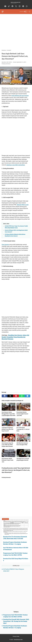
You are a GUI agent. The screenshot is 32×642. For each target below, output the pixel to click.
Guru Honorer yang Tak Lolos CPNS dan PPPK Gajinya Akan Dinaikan (7, 444)
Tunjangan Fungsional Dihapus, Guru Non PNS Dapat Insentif (7, 429)
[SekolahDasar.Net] (16, 3)
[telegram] (23, 6)
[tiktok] (9, 6)
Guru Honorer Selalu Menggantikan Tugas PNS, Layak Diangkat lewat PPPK (8, 414)
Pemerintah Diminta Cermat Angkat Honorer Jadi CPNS (22, 414)
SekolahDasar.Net (18, 639)
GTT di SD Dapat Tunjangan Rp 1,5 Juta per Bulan (23, 429)
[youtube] (5, 6)
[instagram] (19, 6)
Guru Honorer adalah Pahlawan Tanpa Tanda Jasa (7, 460)
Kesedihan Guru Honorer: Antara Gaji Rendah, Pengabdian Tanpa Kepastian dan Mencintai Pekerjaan (15, 337)
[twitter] (16, 6)
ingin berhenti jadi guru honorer (20, 95)
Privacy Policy (16, 636)
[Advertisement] (16, 32)
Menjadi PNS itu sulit (22, 204)
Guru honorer (5, 244)
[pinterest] (16, 396)
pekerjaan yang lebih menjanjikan (15, 165)
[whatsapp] (27, 6)
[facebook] (12, 6)
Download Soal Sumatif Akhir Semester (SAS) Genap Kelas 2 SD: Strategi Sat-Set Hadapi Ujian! (16, 621)
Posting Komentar (6, 63)
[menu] (3, 11)
